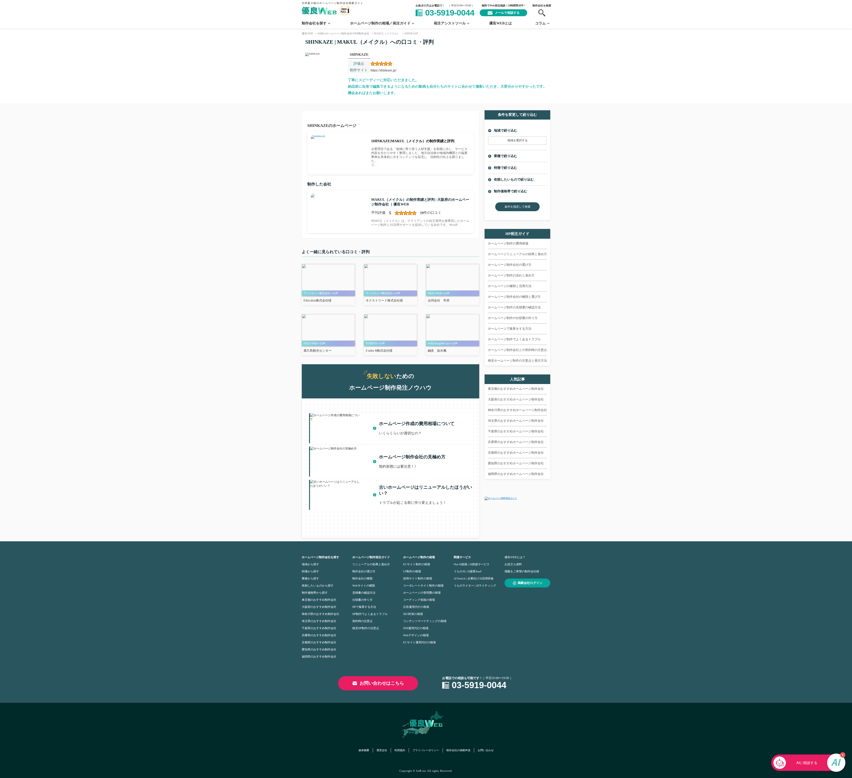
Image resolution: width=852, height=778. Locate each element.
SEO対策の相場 (413, 614)
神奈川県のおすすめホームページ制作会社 (517, 410)
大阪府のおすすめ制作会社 (319, 607)
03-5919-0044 (449, 12)
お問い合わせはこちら (382, 683)
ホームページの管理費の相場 (422, 592)
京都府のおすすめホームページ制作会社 (516, 452)
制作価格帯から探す (315, 592)
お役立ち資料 (513, 564)
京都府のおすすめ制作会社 (319, 642)
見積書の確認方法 (363, 592)
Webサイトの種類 (363, 585)
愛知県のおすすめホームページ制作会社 (516, 463)
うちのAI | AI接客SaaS (467, 571)
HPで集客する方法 (364, 607)
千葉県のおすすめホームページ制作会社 (516, 431)
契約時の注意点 (362, 621)
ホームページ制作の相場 (419, 557)
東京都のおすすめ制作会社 (319, 599)
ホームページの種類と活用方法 (509, 286)
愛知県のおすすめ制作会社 (319, 649)
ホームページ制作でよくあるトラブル (514, 339)
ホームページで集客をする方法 (509, 328)
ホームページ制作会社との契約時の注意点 (517, 350)
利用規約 (399, 750)
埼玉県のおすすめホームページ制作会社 (516, 420)
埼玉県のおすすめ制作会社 (319, 621)
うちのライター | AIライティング (475, 585)
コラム (540, 23)
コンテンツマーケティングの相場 (424, 621)
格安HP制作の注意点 (365, 628)
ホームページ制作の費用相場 (508, 243)
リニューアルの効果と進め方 (371, 564)
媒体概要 (364, 750)
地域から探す (310, 564)
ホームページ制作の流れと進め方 (511, 275)
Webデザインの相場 (416, 635)
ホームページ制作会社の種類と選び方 (514, 296)
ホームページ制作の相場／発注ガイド (380, 23)
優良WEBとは (500, 23)
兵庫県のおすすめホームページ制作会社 (516, 442)
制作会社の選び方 (363, 571)
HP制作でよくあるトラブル (370, 614)
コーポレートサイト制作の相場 (423, 585)
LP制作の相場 (412, 571)
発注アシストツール (450, 23)
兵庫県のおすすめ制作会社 (319, 635)
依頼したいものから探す (317, 585)
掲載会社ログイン (530, 583)
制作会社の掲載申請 (458, 750)
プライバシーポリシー (425, 750)
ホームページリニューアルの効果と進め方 (517, 254)
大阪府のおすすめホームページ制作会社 (516, 399)
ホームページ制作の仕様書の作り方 (513, 318)
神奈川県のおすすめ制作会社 (320, 614)
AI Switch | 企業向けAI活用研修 (473, 578)
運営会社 (382, 750)
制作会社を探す (314, 23)
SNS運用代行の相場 (415, 628)
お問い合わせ (486, 750)
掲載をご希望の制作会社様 (522, 571)
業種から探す (310, 578)
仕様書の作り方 (362, 599)
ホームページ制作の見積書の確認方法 (514, 307)
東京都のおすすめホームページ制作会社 (516, 388)
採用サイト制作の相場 (417, 578)
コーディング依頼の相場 (419, 599)
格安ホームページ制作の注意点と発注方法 (517, 360)
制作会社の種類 (362, 578)
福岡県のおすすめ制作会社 (319, 656)
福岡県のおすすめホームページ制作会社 (516, 474)
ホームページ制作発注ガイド (371, 557)
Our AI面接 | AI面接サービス (471, 564)
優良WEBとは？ (515, 557)
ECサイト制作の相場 (416, 564)
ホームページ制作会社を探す (320, 557)
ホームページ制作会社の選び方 (509, 264)
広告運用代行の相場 (416, 607)
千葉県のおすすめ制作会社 (319, 628)
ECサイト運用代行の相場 (419, 642)
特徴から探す (310, 571)
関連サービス (462, 557)
